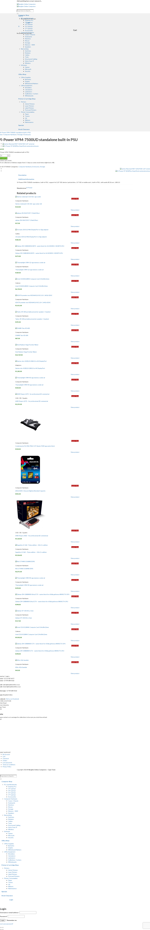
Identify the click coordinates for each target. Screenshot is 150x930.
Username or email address (9, 912)
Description (22, 175)
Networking (24, 49)
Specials (21, 125)
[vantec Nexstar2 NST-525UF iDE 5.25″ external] (18, 144)
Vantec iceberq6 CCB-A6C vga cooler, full (28, 204)
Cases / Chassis (30, 34)
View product (75, 210)
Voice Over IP (29, 61)
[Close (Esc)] (1, 927)
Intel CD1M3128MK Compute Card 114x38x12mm (31, 286)
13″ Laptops (29, 22)
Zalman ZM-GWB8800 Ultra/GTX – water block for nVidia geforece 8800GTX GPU (41, 601)
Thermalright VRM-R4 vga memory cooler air (29, 585)
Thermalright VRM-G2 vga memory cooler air (29, 270)
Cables (27, 55)
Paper (27, 114)
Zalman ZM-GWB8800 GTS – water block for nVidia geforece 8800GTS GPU (39, 651)
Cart (4, 756)
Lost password (7, 762)
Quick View (75, 199)
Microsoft (28, 69)
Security (27, 71)
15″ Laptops (29, 26)
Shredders (28, 87)
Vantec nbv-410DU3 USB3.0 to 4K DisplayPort (30, 368)
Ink (26, 118)
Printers (23, 102)
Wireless (28, 63)
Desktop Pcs (29, 20)
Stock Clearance (23, 129)
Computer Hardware (27, 32)
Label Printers (29, 108)
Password (4, 916)
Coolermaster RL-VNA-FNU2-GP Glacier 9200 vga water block (35, 446)
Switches (28, 51)
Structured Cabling (31, 59)
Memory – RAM (30, 45)
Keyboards (28, 36)
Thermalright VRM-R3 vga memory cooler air (29, 385)
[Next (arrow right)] (3, 929)
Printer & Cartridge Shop (26, 99)
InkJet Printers (30, 104)
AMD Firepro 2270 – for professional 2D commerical (31, 401)
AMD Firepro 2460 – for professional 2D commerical (31, 536)
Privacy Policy (7, 766)
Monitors (28, 39)
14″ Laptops (29, 24)
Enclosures (27, 134)
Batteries (28, 79)
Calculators (28, 89)
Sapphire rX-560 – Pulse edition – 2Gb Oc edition (31, 552)
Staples (27, 81)
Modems (28, 53)
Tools (27, 57)
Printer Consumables (27, 112)
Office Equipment (26, 85)
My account (6, 754)
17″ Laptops (29, 28)
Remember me (12, 920)
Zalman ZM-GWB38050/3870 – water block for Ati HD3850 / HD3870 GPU (39, 253)
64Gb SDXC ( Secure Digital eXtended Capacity (30, 491)
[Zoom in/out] (3, 927)
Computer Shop (23, 15)
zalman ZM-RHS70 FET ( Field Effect (26, 220)
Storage (27, 43)
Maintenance (29, 122)
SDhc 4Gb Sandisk (21, 667)
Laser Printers (29, 106)
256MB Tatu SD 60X (21, 335)
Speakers (28, 47)
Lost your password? (6, 924)
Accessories (29, 30)
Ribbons (27, 120)
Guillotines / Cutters (31, 94)
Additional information (26, 179)
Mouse (27, 41)
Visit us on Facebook (12, 699)
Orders (5, 760)
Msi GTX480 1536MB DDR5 (24, 568)
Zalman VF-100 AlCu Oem (23, 618)
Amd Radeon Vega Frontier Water (26, 352)
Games (27, 67)
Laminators (28, 92)
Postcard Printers (30, 110)
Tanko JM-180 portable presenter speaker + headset (32, 319)
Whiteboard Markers (31, 83)
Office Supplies (26, 77)
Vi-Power (29, 187)
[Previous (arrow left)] (1, 929)
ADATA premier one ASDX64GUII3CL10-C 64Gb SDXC (33, 302)
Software (24, 65)
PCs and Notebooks (27, 18)
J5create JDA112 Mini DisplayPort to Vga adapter (31, 237)
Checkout (6, 758)
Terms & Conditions (9, 764)
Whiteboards (29, 96)
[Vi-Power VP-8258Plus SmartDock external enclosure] (21, 146)
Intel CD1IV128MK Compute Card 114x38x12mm (31, 634)
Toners (27, 116)
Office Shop (22, 74)
